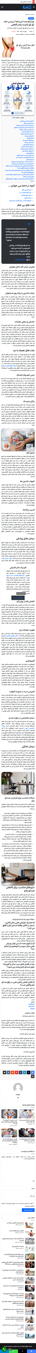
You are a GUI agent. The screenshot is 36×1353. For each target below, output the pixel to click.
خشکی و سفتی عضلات (26, 130)
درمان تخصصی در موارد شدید (25, 157)
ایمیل (33, 1188)
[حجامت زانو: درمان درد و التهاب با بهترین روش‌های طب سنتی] (30, 1280)
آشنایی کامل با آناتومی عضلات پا (15, 1223)
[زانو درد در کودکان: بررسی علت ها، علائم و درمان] (27, 1113)
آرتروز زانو (30, 138)
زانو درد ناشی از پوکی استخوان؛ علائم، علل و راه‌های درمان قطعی (13, 1302)
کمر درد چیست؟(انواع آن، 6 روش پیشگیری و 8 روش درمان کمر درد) (9, 1121)
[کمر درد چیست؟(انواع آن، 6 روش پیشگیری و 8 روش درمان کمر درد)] (9, 1113)
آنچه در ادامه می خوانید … (26, 121)
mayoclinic (31, 1006)
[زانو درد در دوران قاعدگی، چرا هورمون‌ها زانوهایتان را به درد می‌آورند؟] (9, 1132)
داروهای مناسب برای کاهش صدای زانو (23, 164)
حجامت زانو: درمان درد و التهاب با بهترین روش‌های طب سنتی (13, 1279)
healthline (32, 1004)
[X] (28, 1072)
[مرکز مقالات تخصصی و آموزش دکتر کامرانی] (27, 7)
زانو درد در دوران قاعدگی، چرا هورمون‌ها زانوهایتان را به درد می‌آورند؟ (9, 1140)
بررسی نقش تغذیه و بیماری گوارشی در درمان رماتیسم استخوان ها (14, 1255)
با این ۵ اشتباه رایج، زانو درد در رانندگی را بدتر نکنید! (27, 1140)
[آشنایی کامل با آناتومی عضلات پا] (30, 1225)
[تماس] (4, 1349)
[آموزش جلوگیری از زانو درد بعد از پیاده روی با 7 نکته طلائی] (30, 1335)
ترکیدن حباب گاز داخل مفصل (25, 125)
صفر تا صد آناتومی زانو (18, 1246)
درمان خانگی (30, 160)
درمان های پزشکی (28, 145)
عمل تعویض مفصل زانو (11, 636)
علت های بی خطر (29, 123)
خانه (32, 14)
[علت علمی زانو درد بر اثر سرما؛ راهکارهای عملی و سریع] (30, 1311)
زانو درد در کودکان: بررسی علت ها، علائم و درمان (27, 1121)
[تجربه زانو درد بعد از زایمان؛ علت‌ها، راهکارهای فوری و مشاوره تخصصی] (30, 1319)
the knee (27, 14)
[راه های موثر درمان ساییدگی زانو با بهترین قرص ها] (30, 1241)
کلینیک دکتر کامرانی (27, 147)
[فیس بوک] (32, 1072)
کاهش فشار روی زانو (27, 149)
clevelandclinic (20, 259)
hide (14, 118)
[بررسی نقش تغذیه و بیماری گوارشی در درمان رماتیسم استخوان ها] (30, 1256)
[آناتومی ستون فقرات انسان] (30, 1233)
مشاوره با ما (19, 598)
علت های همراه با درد (28, 132)
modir (18, 1094)
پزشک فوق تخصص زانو (9, 366)
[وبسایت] (18, 1098)
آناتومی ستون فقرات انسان (16, 1231)
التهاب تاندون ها (28, 140)
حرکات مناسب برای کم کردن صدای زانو (22, 162)
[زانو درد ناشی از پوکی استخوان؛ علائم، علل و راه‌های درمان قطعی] (30, 1304)
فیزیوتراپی (30, 153)
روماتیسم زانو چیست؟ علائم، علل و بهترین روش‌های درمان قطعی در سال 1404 (13, 1263)
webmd (32, 1009)
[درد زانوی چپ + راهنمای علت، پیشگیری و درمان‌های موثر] (30, 1272)
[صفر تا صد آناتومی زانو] (30, 1249)
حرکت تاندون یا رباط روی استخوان (24, 127)
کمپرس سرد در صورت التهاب (25, 155)
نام (33, 1181)
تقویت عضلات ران (28, 151)
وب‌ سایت (32, 1196)
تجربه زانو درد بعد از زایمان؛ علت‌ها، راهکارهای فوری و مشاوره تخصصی (14, 1318)
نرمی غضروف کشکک (27, 134)
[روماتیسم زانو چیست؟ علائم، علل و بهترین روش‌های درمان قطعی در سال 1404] (30, 1264)
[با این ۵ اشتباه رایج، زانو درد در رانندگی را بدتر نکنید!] (27, 1132)
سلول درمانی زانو (8, 558)
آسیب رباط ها (29, 142)
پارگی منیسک (29, 136)
